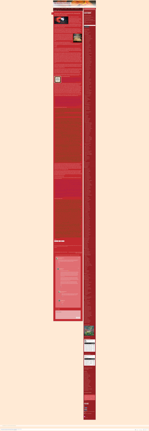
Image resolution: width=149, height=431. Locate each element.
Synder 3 (85, 269)
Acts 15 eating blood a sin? (87, 47)
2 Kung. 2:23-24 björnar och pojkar (88, 180)
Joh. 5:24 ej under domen (87, 218)
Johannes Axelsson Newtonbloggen (87, 386)
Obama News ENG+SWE (87, 118)
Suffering (85, 155)
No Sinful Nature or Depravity (88, 137)
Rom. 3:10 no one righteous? (88, 90)
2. (89, 345)
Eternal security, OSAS (87, 129)
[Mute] (91, 343)
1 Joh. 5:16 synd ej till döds (87, 171)
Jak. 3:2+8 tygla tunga (87, 207)
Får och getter (86, 257)
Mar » (86, 400)
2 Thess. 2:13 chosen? (87, 44)
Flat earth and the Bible (87, 107)
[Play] (85, 343)
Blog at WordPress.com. (5, 425)
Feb (52, 13)
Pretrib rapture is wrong (87, 119)
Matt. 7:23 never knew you (87, 83)
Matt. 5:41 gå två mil (86, 227)
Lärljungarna (85, 273)
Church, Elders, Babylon (87, 99)
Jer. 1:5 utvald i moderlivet (87, 208)
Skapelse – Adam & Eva (86, 301)
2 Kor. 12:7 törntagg (86, 179)
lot (81, 245)
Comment (78, 317)
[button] (61, 20)
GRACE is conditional (87, 108)
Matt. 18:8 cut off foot (87, 81)
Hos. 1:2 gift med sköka (87, 206)
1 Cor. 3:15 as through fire (87, 35)
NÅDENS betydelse (86, 260)
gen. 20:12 (78, 245)
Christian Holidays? (86, 98)
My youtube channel (58, 8)
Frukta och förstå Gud (86, 242)
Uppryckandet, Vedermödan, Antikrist (87, 315)
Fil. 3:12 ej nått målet (87, 200)
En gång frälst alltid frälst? (87, 284)
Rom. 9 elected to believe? (87, 93)
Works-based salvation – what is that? (87, 22)
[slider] (93, 343)
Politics (69, 8)
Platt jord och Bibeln (86, 249)
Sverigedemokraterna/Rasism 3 (87, 308)
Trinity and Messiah (86, 156)
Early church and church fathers (88, 128)
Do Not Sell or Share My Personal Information (11, 425)
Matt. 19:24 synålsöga (87, 225)
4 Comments (55, 247)
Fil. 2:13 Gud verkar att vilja (87, 199)
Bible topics (66, 8)
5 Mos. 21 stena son (87, 189)
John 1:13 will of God (87, 75)
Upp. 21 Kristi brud (86, 236)
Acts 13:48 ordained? (87, 46)
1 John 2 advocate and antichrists (88, 38)
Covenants (86, 101)
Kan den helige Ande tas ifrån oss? (87, 18)
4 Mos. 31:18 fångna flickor (87, 188)
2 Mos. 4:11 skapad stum (87, 182)
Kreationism (72, 8)
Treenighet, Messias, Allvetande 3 (87, 314)
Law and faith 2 (86, 117)
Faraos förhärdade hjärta (87, 285)
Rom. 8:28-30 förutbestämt (87, 234)
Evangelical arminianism (86, 377)
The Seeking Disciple (63, 291)
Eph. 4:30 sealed (86, 54)
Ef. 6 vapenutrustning (87, 197)
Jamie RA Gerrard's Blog (86, 384)
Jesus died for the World (87, 136)
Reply (79, 257)
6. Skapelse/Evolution (87, 364)
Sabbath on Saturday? (87, 147)
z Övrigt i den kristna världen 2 (87, 321)
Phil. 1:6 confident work (87, 84)
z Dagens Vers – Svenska (86, 322)
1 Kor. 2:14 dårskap (86, 172)
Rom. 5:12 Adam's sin (87, 91)
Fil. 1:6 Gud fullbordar (87, 198)
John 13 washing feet (87, 73)
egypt (76, 245)
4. (89, 347)
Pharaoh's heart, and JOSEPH (88, 139)
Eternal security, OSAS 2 (87, 130)
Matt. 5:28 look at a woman (87, 82)
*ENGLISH (63, 245)
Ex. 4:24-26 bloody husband (88, 56)
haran (79, 245)
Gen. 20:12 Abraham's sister (66, 245)
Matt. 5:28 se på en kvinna (87, 226)
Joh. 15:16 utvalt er (86, 215)
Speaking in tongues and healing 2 (88, 154)
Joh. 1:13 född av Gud (87, 217)
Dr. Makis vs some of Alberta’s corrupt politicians (88, 19)
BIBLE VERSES (86, 34)
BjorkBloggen (60, 268)
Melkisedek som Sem (86, 276)
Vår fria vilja (86, 294)
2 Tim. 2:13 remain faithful (87, 45)
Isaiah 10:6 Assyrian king (87, 63)
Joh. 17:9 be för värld (87, 216)
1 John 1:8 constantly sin (87, 37)
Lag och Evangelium (87, 258)
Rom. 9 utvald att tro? (87, 235)
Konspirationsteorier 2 (86, 250)
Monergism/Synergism (87, 293)
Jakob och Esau (86, 286)
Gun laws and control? (87, 109)
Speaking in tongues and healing (88, 153)
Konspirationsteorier (77, 8)
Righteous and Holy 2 (87, 146)
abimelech (73, 245)
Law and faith (86, 116)
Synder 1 (85, 267)
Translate (89, 13)
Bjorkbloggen (62, 3)
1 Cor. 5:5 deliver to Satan (87, 36)
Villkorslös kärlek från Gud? (86, 316)
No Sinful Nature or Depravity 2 (88, 138)
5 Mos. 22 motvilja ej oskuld (87, 190)
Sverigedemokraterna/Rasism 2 (87, 307)
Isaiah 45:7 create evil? (87, 64)
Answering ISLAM (85, 372)
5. (89, 348)
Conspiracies (86, 100)
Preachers (62, 8)
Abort (84, 161)
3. (89, 346)
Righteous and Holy (86, 144)
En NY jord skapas (86, 241)
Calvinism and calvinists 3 (87, 127)
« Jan (84, 400)
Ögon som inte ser (86, 283)
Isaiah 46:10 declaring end (87, 65)
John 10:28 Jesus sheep (87, 72)
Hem (54, 8)
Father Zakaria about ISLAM (86, 379)
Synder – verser (86, 266)
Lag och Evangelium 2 (87, 259)
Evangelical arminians (86, 378)
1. (89, 360)
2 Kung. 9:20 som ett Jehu (87, 181)
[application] (89, 343)
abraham (75, 245)
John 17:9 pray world (87, 74)
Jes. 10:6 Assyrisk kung (87, 209)
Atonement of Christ (86, 33)
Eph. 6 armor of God (87, 55)
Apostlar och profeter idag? (86, 162)
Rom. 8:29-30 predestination (88, 92)
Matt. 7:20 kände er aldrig (87, 228)
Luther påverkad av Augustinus (88, 292)
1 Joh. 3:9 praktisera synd (87, 170)
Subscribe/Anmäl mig (87, 26)
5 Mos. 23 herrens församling (87, 191)
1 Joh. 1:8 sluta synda (87, 169)
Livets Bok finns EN (86, 275)
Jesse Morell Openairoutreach (87, 385)
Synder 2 (85, 268)
